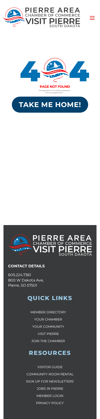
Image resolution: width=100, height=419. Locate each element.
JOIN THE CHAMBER (48, 341)
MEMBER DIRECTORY (48, 312)
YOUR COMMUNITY (48, 326)
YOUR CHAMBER (48, 319)
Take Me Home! (50, 104)
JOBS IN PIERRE (50, 388)
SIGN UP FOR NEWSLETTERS (50, 381)
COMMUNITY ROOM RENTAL (50, 374)
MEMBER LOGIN (50, 396)
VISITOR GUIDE (50, 367)
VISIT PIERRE (48, 334)
